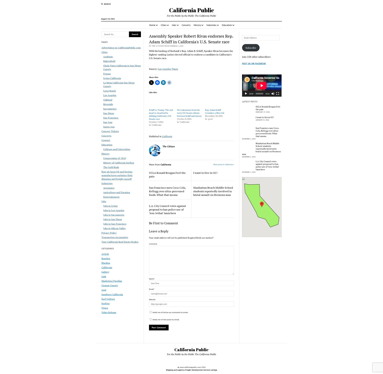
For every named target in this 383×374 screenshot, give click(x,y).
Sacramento (109, 108)
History (197, 25)
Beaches (105, 258)
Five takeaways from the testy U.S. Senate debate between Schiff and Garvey (189, 112)
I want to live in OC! (205, 173)
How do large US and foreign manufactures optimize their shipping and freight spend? (117, 175)
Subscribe (251, 47)
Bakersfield (109, 61)
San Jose (107, 122)
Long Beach (109, 90)
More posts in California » (223, 164)
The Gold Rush (111, 167)
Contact (105, 140)
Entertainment (111, 197)
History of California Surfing (118, 162)
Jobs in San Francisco (114, 224)
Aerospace (108, 188)
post (103, 290)
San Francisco (110, 117)
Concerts (186, 25)
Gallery (105, 272)
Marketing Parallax (111, 281)
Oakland (107, 99)
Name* (152, 279)
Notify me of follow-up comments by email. (170, 312)
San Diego (108, 113)
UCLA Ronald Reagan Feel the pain (167, 174)
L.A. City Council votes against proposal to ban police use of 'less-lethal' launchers (167, 209)
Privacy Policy (109, 232)
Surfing (105, 303)
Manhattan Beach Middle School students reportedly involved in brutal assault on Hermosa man (213, 191)
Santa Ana (108, 126)
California (106, 267)
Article (105, 254)
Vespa (104, 308)
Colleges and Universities (116, 149)
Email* (151, 289)
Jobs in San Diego (112, 219)
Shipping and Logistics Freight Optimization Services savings (191, 370)
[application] (262, 85)
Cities (163, 25)
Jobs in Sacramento (113, 215)
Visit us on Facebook (254, 63)
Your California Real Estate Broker (120, 241)
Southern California (112, 294)
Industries (211, 25)
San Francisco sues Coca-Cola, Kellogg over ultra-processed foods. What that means (167, 191)
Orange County (109, 285)
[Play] (245, 93)
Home (152, 25)
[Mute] (272, 93)
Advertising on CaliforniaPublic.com (121, 47)
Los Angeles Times (168, 69)
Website (152, 299)
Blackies (105, 263)
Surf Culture (108, 299)
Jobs (174, 25)
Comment (153, 244)
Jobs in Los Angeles (113, 210)
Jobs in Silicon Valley (114, 228)
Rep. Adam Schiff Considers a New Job (214, 111)
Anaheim (108, 56)
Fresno (107, 73)
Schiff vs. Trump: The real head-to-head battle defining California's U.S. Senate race (161, 114)
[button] (262, 204)
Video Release (108, 312)
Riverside (108, 104)
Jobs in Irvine (110, 206)
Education (227, 25)
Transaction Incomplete (114, 237)
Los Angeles (109, 95)
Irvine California (112, 78)
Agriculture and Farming (116, 192)
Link (103, 276)
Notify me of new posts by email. (166, 319)
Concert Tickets (110, 131)
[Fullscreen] (277, 93)
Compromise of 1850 (114, 158)
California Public (191, 10)
